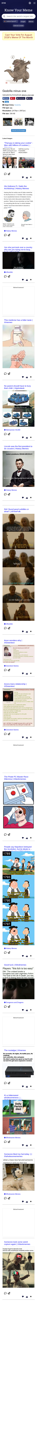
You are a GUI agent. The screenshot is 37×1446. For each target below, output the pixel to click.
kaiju (6, 102)
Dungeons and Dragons (14, 1002)
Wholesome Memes (13, 1138)
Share (6, 98)
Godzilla (18, 105)
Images (23, 21)
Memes (31, 21)
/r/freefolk (9, 272)
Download (21, 98)
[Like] (26, 177)
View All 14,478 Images (18, 130)
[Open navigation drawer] (35, 3)
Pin (13, 98)
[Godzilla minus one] (18, 68)
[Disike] (22, 177)
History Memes (11, 231)
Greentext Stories (12, 666)
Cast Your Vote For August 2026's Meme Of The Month (18, 36)
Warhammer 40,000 (13, 430)
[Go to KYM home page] (4, 3)
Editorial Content (18, 25)
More (30, 98)
